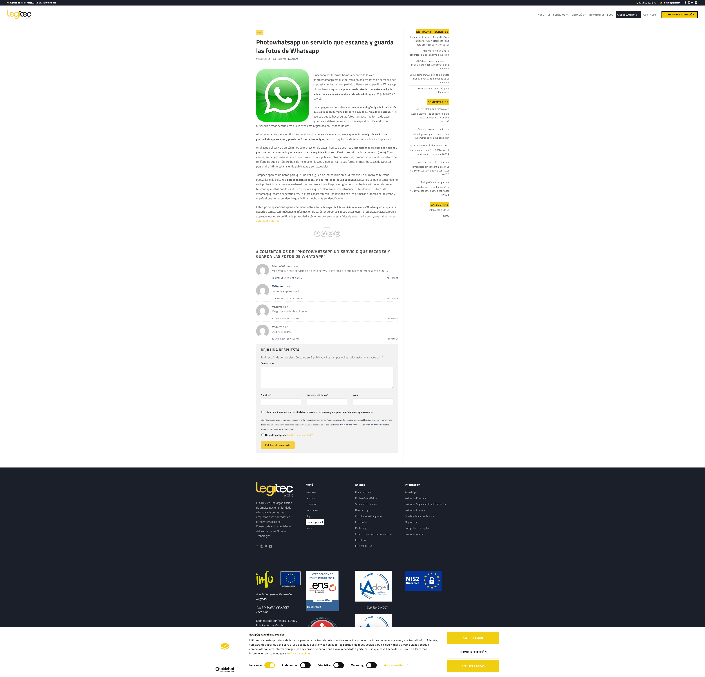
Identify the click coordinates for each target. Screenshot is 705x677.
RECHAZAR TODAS (473, 666)
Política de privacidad (299, 435)
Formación (577, 15)
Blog (610, 15)
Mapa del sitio (412, 522)
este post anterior (267, 221)
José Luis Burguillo (427, 162)
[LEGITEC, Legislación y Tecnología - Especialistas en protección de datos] (19, 14)
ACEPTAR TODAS (473, 638)
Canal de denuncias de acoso (420, 516)
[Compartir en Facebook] (317, 234)
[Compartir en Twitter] (324, 234)
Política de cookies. (299, 653)
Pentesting (361, 528)
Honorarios (597, 15)
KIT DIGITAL (361, 540)
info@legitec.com (672, 2)
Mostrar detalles (394, 665)
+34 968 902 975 (647, 2)
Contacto (649, 15)
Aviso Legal (411, 492)
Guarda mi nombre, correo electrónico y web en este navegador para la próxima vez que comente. (319, 412)
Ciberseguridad (627, 15)
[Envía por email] (331, 234)
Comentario (268, 363)
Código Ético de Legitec (417, 528)
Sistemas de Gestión (366, 504)
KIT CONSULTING (364, 546)
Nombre (266, 395)
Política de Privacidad (416, 498)
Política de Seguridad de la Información (425, 504)
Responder (392, 278)
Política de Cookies (415, 510)
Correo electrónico (317, 395)
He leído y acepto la (288, 435)
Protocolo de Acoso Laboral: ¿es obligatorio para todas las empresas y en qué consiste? (430, 115)
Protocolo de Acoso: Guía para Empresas (433, 90)
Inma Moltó (292, 59)
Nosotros (544, 15)
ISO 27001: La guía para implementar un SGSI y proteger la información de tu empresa (430, 65)
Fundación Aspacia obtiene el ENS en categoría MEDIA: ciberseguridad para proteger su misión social (429, 41)
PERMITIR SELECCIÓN (473, 652)
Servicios (559, 15)
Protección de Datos (366, 498)
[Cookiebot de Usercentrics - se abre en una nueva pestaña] (225, 670)
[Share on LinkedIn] (337, 234)
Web (355, 395)
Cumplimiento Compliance (369, 516)
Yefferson (278, 286)
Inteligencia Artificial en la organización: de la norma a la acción (429, 53)
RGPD (259, 32)
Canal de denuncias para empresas (373, 534)
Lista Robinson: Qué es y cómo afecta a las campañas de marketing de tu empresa (429, 78)
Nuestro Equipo (363, 492)
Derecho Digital (363, 510)
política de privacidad (373, 425)
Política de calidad (414, 534)
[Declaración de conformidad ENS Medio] (328, 591)
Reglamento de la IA (438, 209)
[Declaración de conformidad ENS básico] (377, 586)
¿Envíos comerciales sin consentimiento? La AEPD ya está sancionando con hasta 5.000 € (429, 150)
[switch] (305, 665)
